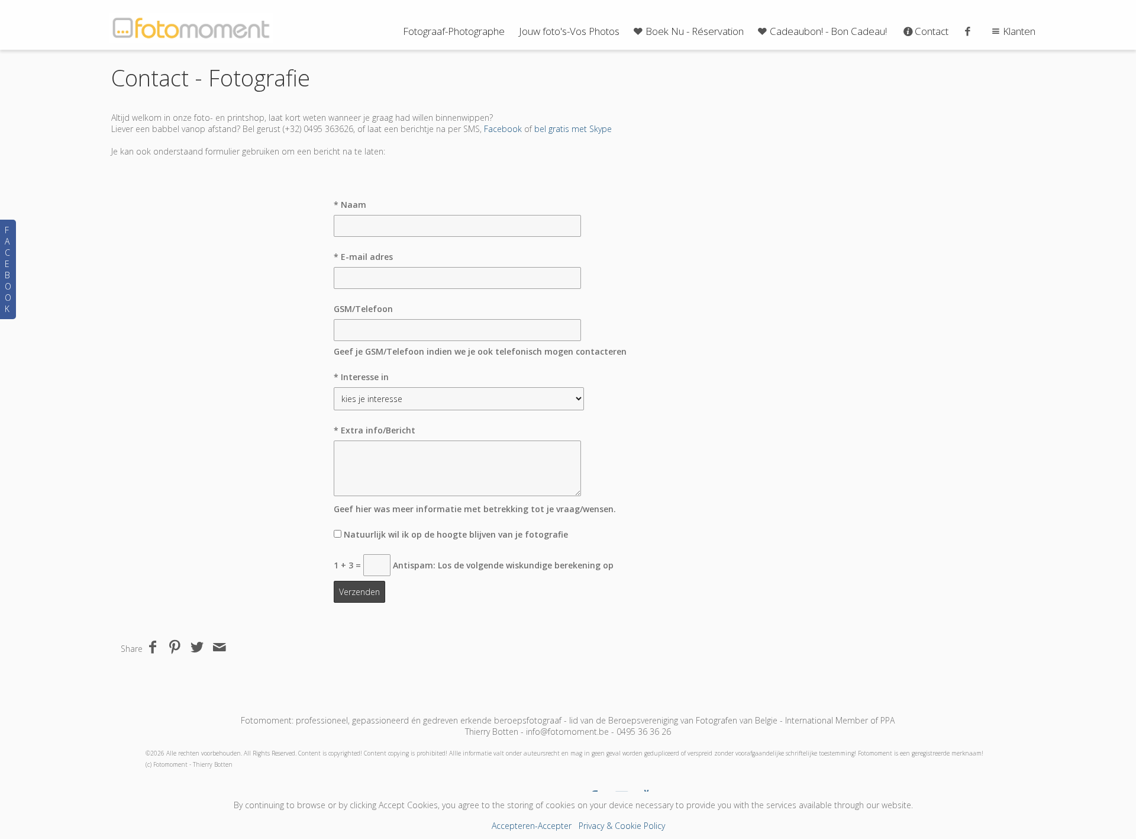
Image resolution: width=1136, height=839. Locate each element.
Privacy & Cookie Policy (622, 825)
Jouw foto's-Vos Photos (569, 31)
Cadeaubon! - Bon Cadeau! (828, 31)
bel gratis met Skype (573, 128)
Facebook (503, 128)
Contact (931, 31)
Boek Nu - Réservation (695, 31)
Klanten (1019, 31)
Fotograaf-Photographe (454, 31)
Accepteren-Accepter (532, 825)
